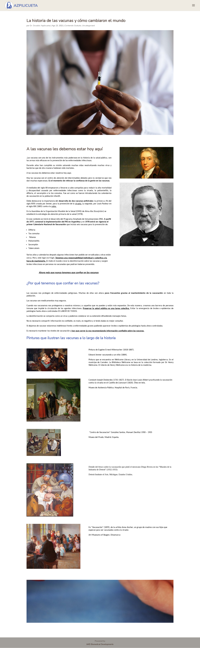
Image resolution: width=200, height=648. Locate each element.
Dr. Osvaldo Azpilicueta (40, 25)
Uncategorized (88, 25)
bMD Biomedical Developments (100, 644)
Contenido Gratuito (73, 25)
